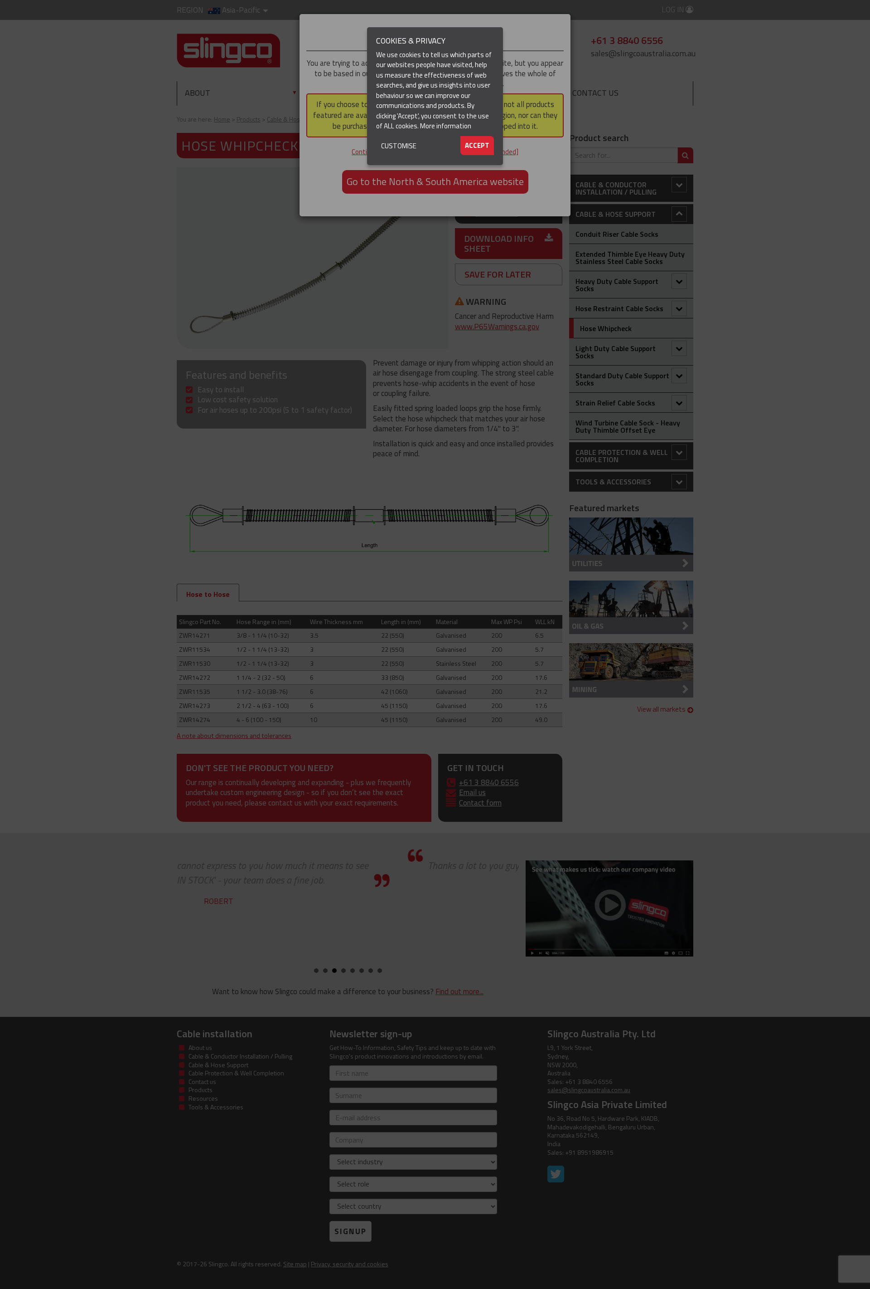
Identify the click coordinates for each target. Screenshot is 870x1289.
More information (445, 126)
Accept (477, 145)
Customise (398, 146)
